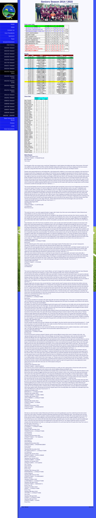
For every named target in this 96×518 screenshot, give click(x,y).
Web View (91, 506)
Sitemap (26, 506)
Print (23, 506)
